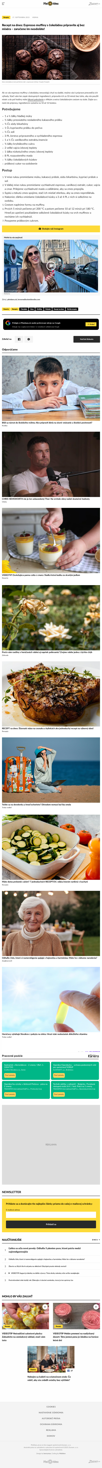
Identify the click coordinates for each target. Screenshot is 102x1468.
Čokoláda (24, 309)
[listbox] (91, 1240)
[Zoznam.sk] (94, 4)
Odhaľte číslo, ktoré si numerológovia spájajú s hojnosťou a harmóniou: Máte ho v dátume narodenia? (47, 1259)
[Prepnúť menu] (3, 4)
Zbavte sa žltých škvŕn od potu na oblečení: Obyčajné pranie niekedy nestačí (37, 1266)
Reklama (51, 1430)
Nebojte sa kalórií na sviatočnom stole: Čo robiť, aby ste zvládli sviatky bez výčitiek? (49, 1378)
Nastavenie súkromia (51, 1413)
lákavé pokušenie (36, 99)
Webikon (62, 1453)
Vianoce (33, 1369)
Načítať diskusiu (86, 339)
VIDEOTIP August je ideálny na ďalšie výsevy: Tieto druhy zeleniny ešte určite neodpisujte (45, 1273)
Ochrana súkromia (51, 1424)
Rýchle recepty (72, 309)
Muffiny (39, 309)
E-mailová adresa (13, 1210)
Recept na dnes (59, 309)
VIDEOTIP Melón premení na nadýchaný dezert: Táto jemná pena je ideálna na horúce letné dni (75, 1336)
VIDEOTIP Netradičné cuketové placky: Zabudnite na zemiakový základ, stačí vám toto (23, 1336)
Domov (51, 1436)
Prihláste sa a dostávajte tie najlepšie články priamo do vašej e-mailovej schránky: (49, 1204)
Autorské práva (51, 1419)
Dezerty (6, 309)
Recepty (6, 17)
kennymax (47, 1453)
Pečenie (48, 309)
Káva (31, 309)
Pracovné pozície (12, 1056)
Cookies (51, 1407)
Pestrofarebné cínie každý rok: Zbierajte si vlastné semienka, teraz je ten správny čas (41, 1280)
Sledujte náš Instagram (52, 229)
